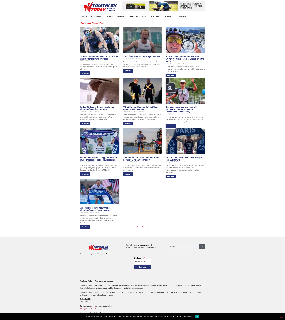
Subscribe (142, 267)
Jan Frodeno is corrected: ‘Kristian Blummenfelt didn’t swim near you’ (95, 209)
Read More (85, 73)
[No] (281, 317)
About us (182, 17)
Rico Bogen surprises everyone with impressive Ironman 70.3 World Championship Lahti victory (181, 109)
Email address (139, 258)
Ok (197, 316)
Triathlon (109, 17)
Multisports (133, 17)
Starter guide (169, 17)
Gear (144, 17)
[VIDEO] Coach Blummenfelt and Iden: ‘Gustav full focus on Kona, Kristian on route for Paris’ (185, 58)
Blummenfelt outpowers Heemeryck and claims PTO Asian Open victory (141, 158)
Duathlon (120, 17)
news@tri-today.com (88, 309)
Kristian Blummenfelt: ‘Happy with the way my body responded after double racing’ (99, 158)
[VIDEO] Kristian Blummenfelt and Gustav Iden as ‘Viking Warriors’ (141, 108)
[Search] (202, 246)
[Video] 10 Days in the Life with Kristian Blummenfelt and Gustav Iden (97, 108)
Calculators (155, 17)
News (84, 17)
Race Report (96, 17)
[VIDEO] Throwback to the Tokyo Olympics (141, 56)
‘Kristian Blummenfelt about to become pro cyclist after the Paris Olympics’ (99, 57)
